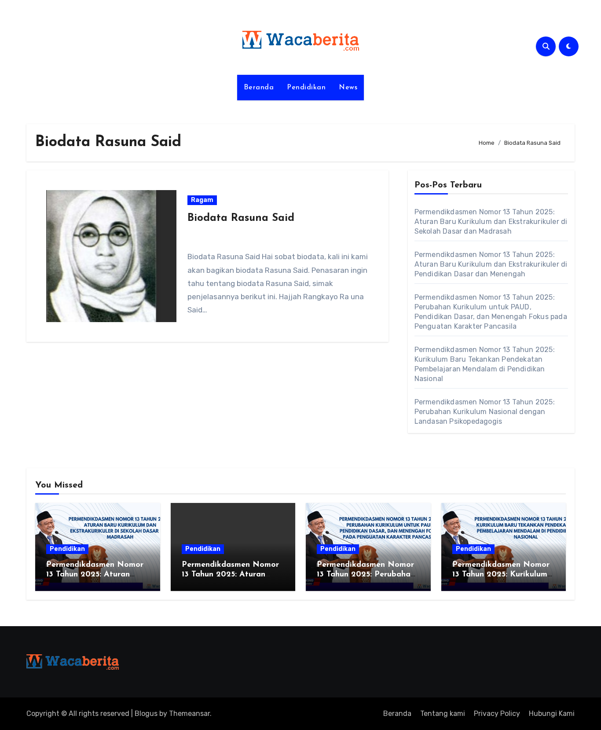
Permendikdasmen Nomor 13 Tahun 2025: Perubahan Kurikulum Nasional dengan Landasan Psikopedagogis (484, 412)
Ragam (202, 200)
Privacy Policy (497, 713)
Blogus (146, 713)
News (348, 87)
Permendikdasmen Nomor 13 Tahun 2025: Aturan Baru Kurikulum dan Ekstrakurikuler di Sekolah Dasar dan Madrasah (491, 221)
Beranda (259, 87)
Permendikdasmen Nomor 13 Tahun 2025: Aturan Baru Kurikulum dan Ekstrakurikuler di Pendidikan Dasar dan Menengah (491, 264)
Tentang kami (442, 713)
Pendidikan (306, 87)
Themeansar (189, 713)
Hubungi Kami (552, 713)
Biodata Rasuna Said (240, 218)
